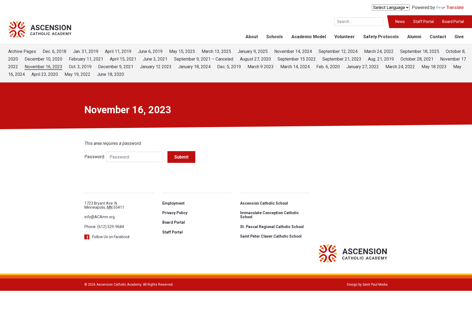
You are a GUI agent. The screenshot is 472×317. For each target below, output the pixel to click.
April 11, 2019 (118, 51)
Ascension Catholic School (264, 203)
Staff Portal (423, 21)
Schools (274, 36)
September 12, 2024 (338, 51)
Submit (181, 157)
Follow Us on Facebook (111, 237)
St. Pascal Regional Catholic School (272, 227)
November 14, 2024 (293, 51)
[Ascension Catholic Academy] (36, 29)
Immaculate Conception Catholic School (269, 215)
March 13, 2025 (216, 51)
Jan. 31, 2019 (85, 51)
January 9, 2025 (253, 51)
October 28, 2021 (416, 59)
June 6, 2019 (150, 51)
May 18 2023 (434, 66)
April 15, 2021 (123, 59)
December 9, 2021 (115, 66)
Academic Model (308, 36)
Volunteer (344, 36)
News (400, 21)
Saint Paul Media (375, 284)
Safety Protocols (381, 36)
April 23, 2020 (44, 74)
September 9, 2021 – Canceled (203, 59)
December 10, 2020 (43, 59)
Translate (455, 7)
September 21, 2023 (341, 59)
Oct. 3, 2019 (80, 66)
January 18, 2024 (194, 66)
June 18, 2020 (110, 74)
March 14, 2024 (295, 66)
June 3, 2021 (155, 59)
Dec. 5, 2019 (229, 66)
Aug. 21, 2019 (381, 59)
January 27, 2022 (362, 66)
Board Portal (453, 21)
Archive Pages (22, 51)
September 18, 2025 (419, 51)
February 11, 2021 (86, 59)
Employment (173, 203)
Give (459, 36)
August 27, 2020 (255, 59)
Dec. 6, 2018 (54, 51)
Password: (94, 156)
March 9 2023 (260, 66)
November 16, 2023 (43, 66)
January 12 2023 (156, 66)
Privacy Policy (174, 213)
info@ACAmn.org (99, 217)
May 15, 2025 (182, 51)
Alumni (414, 36)
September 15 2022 (297, 59)
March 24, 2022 (379, 51)
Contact (438, 36)
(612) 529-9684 (110, 227)
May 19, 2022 (77, 74)
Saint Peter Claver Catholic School (271, 236)
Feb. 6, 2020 (328, 66)
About (252, 36)
